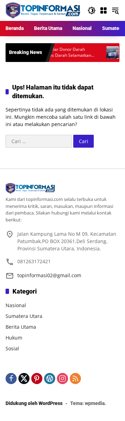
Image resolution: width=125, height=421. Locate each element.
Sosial (12, 348)
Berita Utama (21, 326)
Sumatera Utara (24, 316)
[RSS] (75, 378)
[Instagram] (62, 378)
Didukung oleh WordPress (34, 403)
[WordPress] (49, 378)
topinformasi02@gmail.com (49, 275)
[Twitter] (24, 378)
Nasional (16, 305)
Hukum (14, 337)
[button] (92, 10)
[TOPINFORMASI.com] (43, 10)
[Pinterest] (36, 378)
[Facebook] (11, 378)
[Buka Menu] (103, 10)
